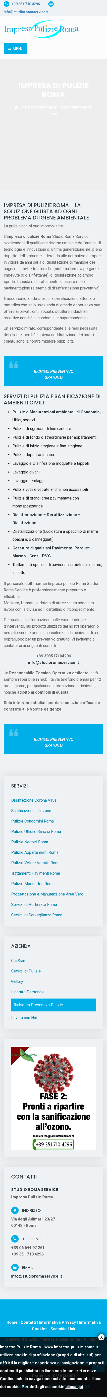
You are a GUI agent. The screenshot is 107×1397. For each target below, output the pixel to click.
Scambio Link (63, 1328)
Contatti (28, 1322)
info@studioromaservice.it (26, 12)
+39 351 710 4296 (26, 4)
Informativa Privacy (57, 1322)
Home (12, 1322)
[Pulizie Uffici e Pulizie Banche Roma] (43, 28)
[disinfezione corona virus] (53, 1097)
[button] (7, 103)
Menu (17, 48)
